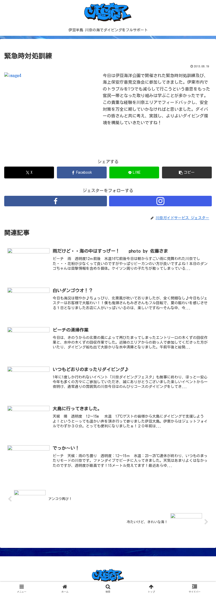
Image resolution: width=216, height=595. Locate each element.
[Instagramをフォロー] (160, 201)
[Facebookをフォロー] (55, 201)
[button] (187, 172)
